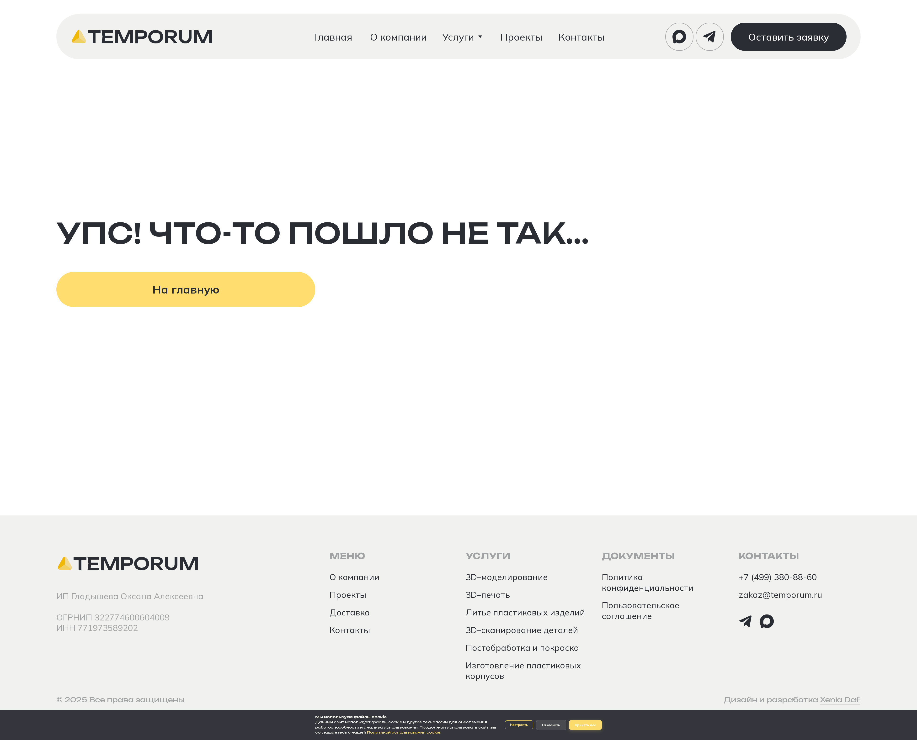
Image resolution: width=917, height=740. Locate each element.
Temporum (150, 36)
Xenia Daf (840, 699)
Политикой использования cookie (403, 732)
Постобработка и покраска (522, 647)
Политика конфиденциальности (647, 582)
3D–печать (488, 594)
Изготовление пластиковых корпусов (523, 670)
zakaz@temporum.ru (780, 594)
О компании (354, 577)
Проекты (348, 594)
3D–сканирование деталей (522, 630)
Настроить (519, 725)
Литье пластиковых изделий (525, 612)
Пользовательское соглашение (640, 610)
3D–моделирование (507, 577)
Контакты (350, 630)
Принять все (585, 725)
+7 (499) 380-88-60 (778, 577)
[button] (788, 37)
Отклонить (551, 725)
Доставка (350, 612)
